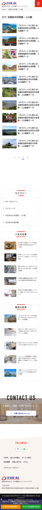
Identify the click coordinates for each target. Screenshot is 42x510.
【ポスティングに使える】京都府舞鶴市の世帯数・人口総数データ (28, 66)
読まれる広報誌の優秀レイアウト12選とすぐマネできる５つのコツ (27, 292)
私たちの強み (15, 457)
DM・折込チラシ (11, 201)
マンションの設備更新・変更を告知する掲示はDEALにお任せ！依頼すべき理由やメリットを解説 (28, 359)
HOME (6, 457)
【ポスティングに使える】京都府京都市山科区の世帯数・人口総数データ (28, 105)
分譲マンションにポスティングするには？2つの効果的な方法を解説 (27, 372)
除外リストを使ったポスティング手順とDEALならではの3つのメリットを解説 (27, 331)
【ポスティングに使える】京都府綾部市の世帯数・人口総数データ (28, 54)
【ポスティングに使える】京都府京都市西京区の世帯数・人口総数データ (28, 92)
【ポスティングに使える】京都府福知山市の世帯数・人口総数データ (28, 79)
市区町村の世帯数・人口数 (15, 215)
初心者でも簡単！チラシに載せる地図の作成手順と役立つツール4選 (27, 245)
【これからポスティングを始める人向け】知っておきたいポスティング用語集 (27, 317)
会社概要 (7, 462)
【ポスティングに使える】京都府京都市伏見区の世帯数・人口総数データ (28, 118)
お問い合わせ (16, 462)
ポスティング (10, 208)
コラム (25, 462)
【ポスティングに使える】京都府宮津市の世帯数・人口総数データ (28, 28)
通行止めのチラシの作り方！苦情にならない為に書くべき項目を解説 (27, 268)
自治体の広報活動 (12, 222)
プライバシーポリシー (11, 468)
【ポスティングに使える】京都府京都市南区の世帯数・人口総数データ (28, 143)
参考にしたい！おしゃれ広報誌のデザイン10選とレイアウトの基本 (27, 257)
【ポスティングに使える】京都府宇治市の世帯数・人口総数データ (28, 41)
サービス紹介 (26, 457)
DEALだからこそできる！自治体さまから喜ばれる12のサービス (28, 344)
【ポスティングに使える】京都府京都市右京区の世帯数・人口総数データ (28, 130)
